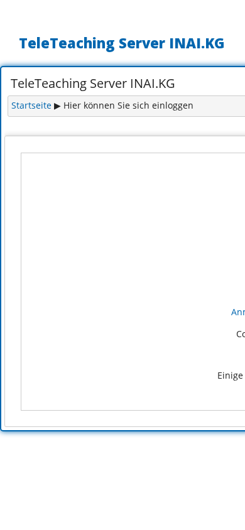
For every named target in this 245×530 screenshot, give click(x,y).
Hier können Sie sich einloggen (128, 105)
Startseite (31, 105)
